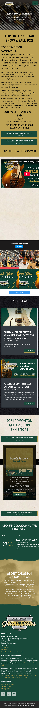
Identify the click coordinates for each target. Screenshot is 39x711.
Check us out (19, 494)
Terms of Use (6, 686)
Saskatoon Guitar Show (18, 678)
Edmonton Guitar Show (9, 675)
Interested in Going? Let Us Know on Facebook (19, 134)
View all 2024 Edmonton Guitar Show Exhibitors (19, 142)
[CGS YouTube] (14, 694)
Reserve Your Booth (8, 684)
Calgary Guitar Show (25, 675)
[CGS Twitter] (9, 694)
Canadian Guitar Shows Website (12, 652)
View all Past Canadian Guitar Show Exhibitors (19, 514)
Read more (29, 351)
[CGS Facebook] (3, 694)
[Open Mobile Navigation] (35, 3)
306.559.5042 (5, 647)
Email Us (4, 650)
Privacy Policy (5, 689)
